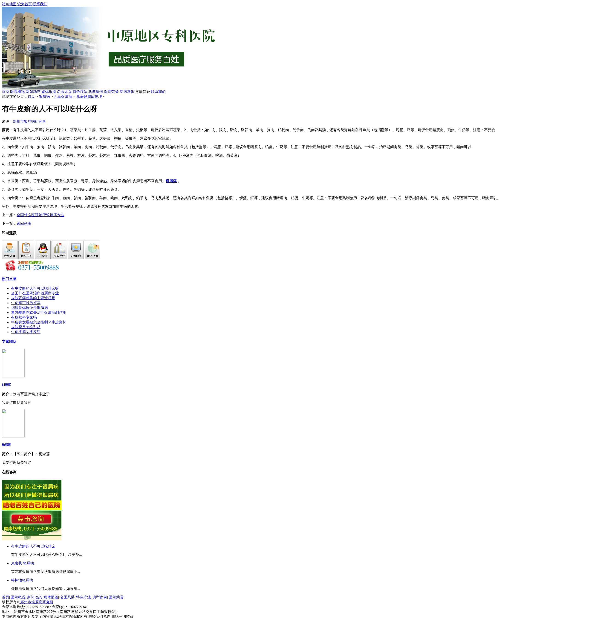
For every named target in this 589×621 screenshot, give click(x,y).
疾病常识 (127, 92)
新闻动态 (33, 92)
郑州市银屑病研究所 (29, 121)
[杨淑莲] (13, 436)
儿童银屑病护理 (89, 96)
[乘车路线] (59, 258)
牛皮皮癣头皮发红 (25, 332)
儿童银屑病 (63, 96)
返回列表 (24, 223)
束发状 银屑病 (22, 563)
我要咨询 (9, 403)
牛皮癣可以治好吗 (25, 303)
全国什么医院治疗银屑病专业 (40, 215)
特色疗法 (80, 92)
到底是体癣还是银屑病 (29, 308)
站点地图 (9, 4)
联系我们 (40, 4)
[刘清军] (13, 376)
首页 (5, 92)
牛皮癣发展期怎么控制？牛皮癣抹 (38, 322)
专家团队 (9, 341)
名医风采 (64, 92)
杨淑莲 (6, 444)
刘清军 (6, 384)
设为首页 (24, 4)
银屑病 (44, 96)
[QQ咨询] (43, 258)
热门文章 (9, 279)
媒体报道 (48, 92)
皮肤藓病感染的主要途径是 (33, 298)
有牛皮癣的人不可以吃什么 (33, 546)
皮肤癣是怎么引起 (25, 327)
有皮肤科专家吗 (24, 317)
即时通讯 (9, 233)
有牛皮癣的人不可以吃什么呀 (35, 288)
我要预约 (24, 403)
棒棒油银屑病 (22, 580)
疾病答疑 (142, 92)
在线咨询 (9, 472)
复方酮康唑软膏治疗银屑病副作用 (38, 312)
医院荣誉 (111, 92)
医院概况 (17, 92)
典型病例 (95, 92)
